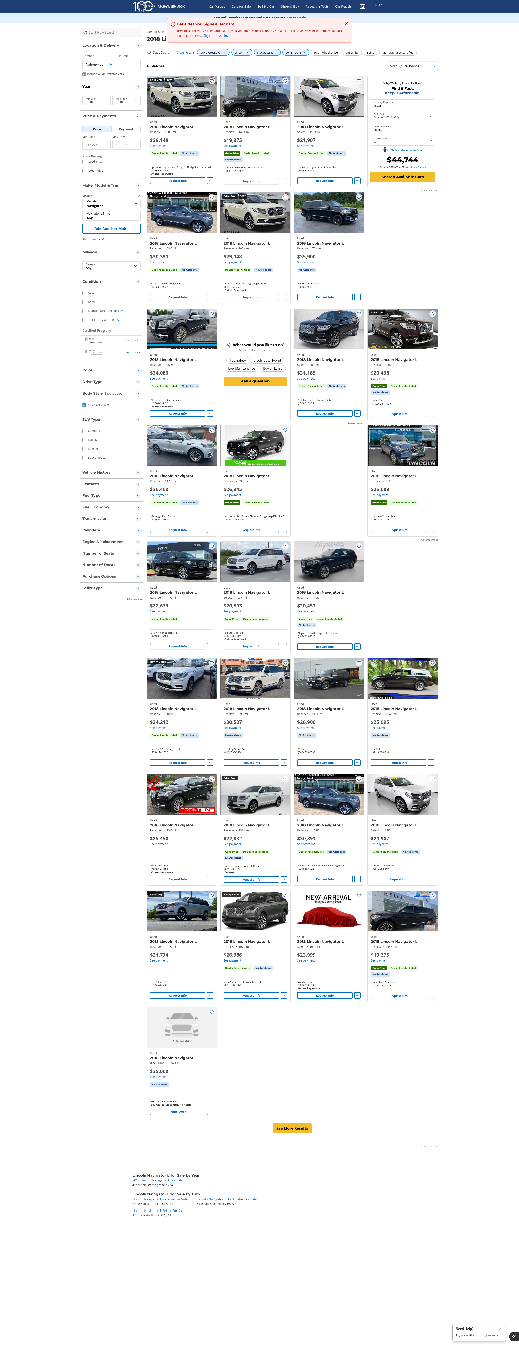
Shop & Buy (290, 6)
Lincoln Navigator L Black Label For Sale (227, 1199)
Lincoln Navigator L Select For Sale (158, 1210)
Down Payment (381, 126)
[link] (189, 153)
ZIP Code (123, 56)
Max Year (121, 99)
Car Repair (343, 6)
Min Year (91, 99)
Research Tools (317, 6)
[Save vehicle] (212, 81)
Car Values (217, 6)
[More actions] (210, 180)
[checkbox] (92, 162)
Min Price (88, 137)
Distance (88, 56)
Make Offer (177, 1112)
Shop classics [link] (91, 239)
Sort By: (396, 66)
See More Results (292, 1128)
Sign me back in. (215, 35)
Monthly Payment (383, 102)
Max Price (118, 137)
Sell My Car (266, 6)
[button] (362, 7)
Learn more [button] (132, 340)
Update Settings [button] (418, 167)
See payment (159, 146)
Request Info (178, 181)
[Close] (500, 1328)
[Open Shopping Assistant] (514, 1336)
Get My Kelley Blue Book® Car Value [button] (404, 149)
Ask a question (255, 381)
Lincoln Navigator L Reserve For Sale (160, 1199)
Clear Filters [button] (186, 52)
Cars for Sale (241, 6)
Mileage (90, 264)
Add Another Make (111, 228)
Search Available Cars (403, 177)
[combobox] (112, 32)
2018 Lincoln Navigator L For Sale (157, 1180)
